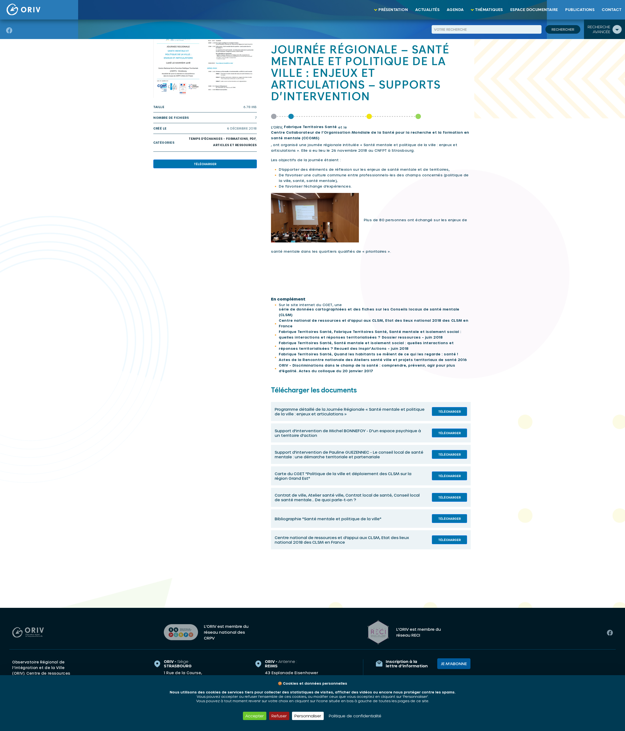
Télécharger (205, 164)
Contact (611, 10)
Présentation (393, 10)
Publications (579, 10)
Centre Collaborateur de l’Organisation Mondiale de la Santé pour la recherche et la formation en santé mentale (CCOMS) (370, 135)
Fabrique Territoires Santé (310, 127)
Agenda (455, 10)
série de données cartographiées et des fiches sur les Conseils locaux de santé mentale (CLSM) (369, 312)
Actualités (427, 10)
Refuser (279, 715)
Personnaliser (307, 715)
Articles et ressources (235, 145)
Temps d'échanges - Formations (218, 138)
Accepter (254, 715)
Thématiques (489, 10)
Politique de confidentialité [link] (355, 715)
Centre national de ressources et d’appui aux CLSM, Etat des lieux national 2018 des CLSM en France (373, 323)
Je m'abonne (454, 663)
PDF (253, 138)
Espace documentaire (534, 10)
